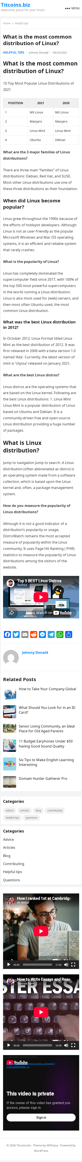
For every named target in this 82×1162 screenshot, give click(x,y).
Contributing (54, 810)
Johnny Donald (38, 52)
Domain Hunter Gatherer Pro (43, 778)
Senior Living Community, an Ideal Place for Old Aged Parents (47, 728)
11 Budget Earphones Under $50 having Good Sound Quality (46, 743)
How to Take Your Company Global (47, 689)
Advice (10, 810)
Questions (31, 817)
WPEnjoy (52, 1145)
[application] (41, 931)
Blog (38, 810)
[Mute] (66, 964)
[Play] (9, 964)
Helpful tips (21, 23)
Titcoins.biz (15, 4)
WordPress (41, 1151)
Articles (24, 810)
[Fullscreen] (73, 964)
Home (6, 23)
